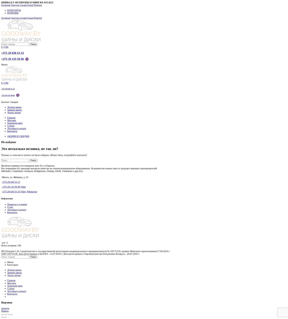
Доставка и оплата (16, 209)
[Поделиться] (5, 314)
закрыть (5, 308)
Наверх (5, 311)
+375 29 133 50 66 (12, 59)
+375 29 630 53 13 (12, 53)
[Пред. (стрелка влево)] (2, 317)
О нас (10, 207)
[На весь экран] (8, 314)
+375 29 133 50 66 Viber (14, 187)
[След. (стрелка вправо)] (5, 317)
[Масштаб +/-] (11, 314)
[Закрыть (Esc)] (2, 314)
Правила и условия (17, 204)
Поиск (33, 44)
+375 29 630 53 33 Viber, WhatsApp (19, 191)
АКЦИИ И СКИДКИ (18, 136)
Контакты (12, 212)
